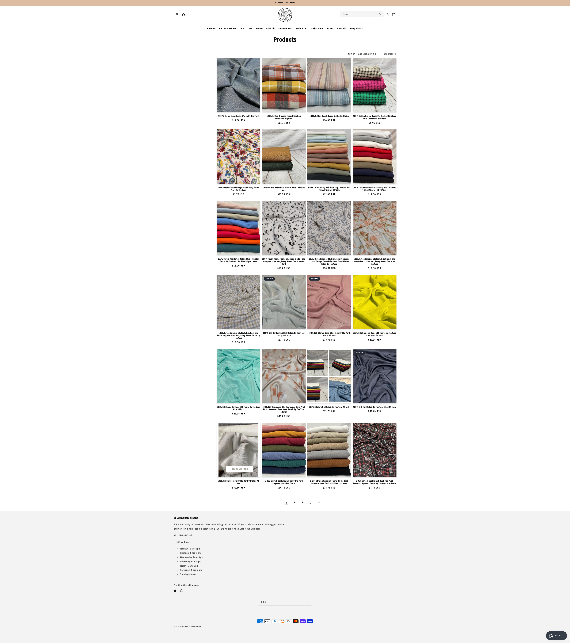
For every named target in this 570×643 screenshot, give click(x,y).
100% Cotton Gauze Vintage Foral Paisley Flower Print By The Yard (238, 188)
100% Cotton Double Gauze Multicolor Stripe (329, 116)
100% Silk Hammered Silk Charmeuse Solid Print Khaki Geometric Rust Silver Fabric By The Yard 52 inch (284, 409)
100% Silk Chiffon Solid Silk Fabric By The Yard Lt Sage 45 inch (283, 334)
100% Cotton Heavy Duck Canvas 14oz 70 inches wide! (284, 188)
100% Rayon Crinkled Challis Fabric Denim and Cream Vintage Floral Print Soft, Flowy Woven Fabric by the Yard (329, 261)
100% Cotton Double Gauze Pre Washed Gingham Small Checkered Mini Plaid (374, 117)
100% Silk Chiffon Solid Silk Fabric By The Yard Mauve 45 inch (329, 334)
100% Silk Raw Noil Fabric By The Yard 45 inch (329, 407)
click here (193, 585)
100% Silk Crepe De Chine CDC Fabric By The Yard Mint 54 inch (238, 408)
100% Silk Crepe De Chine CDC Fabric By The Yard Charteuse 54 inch (374, 334)
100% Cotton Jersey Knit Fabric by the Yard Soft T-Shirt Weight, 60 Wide (329, 188)
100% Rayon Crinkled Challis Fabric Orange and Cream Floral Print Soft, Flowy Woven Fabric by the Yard (374, 261)
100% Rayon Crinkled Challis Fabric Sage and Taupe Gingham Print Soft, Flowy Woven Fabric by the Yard (238, 335)
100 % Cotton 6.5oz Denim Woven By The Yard (238, 116)
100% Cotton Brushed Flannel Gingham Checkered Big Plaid (284, 117)
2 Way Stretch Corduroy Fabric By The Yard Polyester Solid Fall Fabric (284, 482)
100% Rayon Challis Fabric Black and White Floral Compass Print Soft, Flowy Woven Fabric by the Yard (283, 261)
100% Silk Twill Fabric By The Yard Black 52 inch (374, 407)
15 (319, 502)
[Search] (380, 13)
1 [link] (286, 502)
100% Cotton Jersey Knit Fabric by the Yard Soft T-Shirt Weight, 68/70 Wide (374, 188)
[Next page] (326, 502)
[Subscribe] (308, 601)
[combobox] (362, 14)
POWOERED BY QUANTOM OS (190, 626)
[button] (393, 14)
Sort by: (351, 53)
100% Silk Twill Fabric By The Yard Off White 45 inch (238, 482)
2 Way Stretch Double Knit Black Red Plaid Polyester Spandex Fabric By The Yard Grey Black (374, 482)
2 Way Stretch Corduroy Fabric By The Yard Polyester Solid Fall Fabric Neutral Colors (329, 482)
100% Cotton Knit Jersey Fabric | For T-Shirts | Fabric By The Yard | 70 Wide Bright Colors (238, 260)
